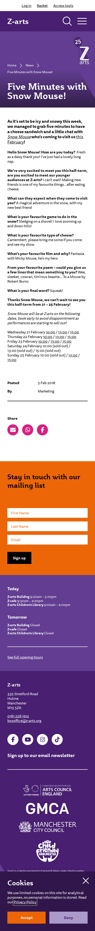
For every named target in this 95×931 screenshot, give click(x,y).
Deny (68, 918)
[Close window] (85, 880)
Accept (27, 918)
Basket (42, 6)
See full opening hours (25, 657)
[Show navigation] (82, 21)
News (29, 65)
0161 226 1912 (18, 716)
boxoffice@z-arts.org (24, 721)
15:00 (74, 332)
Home (11, 65)
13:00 (62, 332)
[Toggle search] (67, 21)
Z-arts (18, 21)
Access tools (63, 6)
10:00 (50, 332)
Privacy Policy (25, 902)
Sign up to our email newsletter (41, 755)
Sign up (19, 558)
